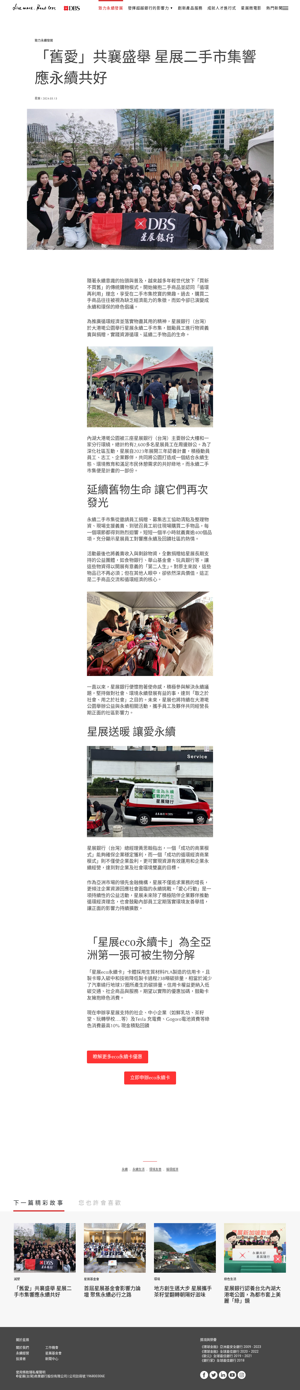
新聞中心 (51, 1359)
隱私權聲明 (37, 1372)
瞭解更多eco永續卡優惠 (117, 1057)
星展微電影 (251, 8)
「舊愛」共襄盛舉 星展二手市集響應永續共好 (43, 1291)
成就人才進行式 (221, 8)
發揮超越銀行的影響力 (148, 8)
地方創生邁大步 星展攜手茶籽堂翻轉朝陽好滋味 (183, 1291)
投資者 (21, 1359)
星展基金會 (91, 1279)
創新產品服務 (190, 8)
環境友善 (155, 1169)
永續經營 (22, 1353)
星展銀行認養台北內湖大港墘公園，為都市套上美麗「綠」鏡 (252, 1294)
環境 (157, 1279)
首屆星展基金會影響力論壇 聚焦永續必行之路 (112, 1291)
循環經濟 (172, 1169)
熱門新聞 (274, 8)
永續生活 (138, 1169)
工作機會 (51, 1347)
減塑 (17, 1279)
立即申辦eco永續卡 (150, 1077)
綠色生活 (230, 1279)
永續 (125, 1169)
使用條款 (22, 1372)
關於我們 (22, 1347)
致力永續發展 (110, 8)
